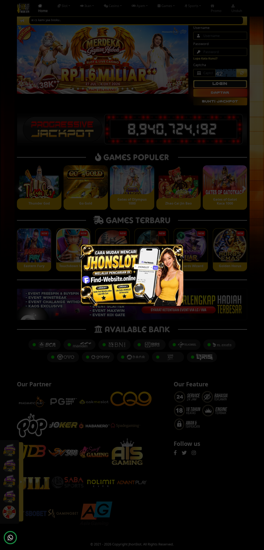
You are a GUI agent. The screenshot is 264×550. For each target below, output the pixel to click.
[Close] (177, 249)
